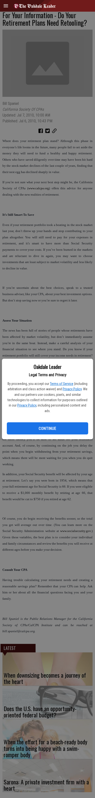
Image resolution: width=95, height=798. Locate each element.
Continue (47, 428)
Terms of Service (61, 384)
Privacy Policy (72, 389)
